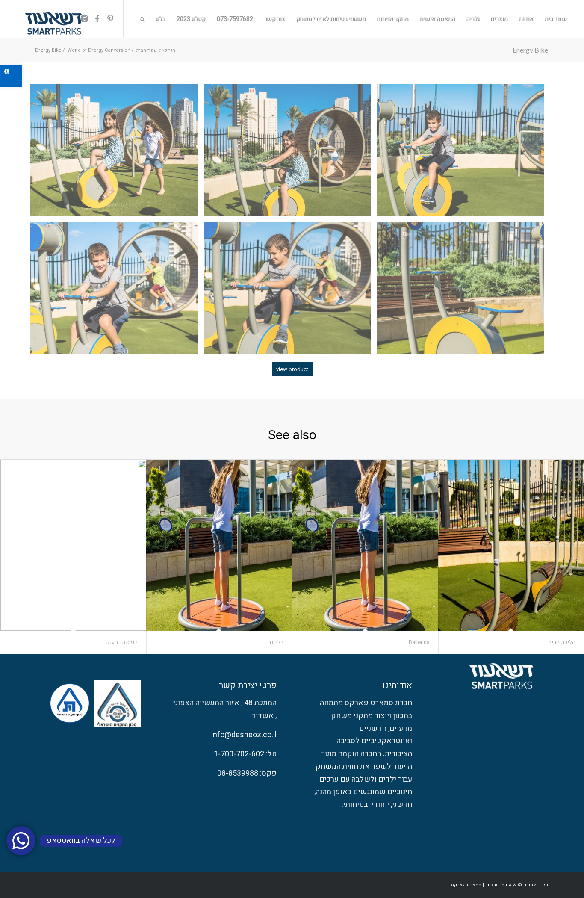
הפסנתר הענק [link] (122, 642)
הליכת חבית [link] (561, 642)
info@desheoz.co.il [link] (244, 735)
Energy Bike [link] (530, 50)
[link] (11, 76)
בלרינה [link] (275, 642)
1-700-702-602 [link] (239, 754)
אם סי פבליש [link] (498, 885)
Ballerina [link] (419, 642)
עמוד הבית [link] (146, 50)
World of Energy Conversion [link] (99, 50)
